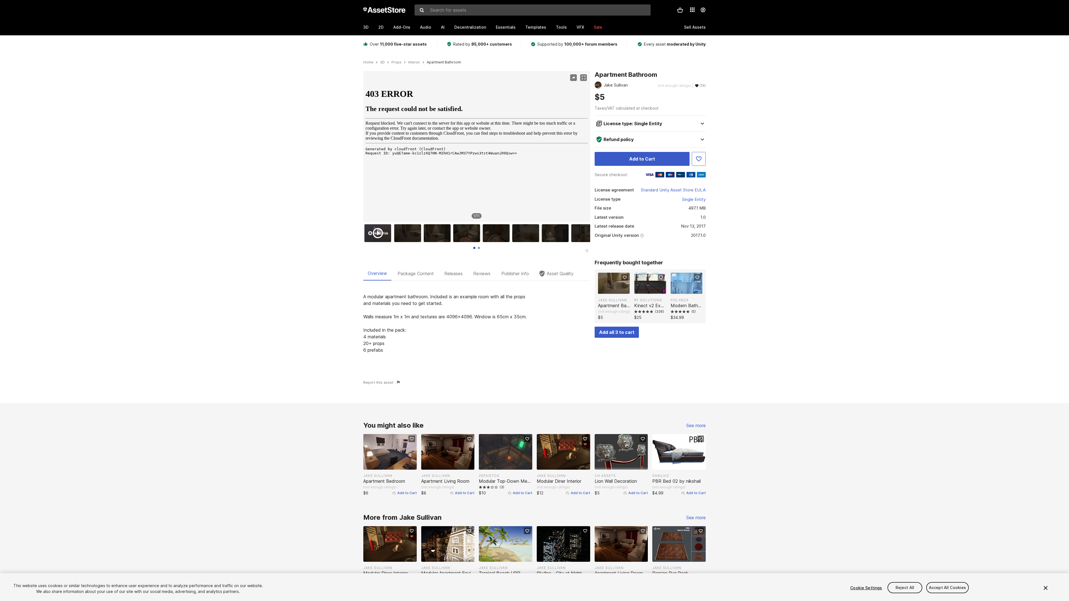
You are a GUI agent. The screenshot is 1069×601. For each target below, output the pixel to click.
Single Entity (694, 199)
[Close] (1045, 588)
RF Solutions (648, 300)
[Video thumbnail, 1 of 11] (379, 233)
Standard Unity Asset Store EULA (673, 190)
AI (443, 27)
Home (368, 62)
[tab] (474, 248)
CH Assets (605, 476)
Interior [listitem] (414, 62)
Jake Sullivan (612, 300)
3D (366, 27)
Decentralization (470, 27)
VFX (580, 27)
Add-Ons (401, 27)
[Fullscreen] (583, 77)
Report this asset (378, 382)
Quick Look (616, 289)
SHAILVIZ (660, 476)
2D (381, 27)
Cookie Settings (866, 587)
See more (696, 425)
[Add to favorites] (624, 277)
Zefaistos (489, 476)
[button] (680, 10)
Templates (535, 27)
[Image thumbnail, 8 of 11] (586, 233)
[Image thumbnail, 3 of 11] (438, 233)
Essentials (506, 27)
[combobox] (533, 10)
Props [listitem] (396, 62)
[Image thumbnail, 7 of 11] (556, 233)
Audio (425, 27)
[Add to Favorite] (699, 159)
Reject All (905, 587)
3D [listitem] (382, 62)
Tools (561, 27)
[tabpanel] (476, 323)
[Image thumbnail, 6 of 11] (527, 233)
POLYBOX (680, 300)
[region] (476, 146)
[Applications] (692, 9)
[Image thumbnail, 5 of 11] (497, 233)
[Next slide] (586, 251)
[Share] (573, 77)
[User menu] (703, 10)
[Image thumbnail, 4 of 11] (468, 233)
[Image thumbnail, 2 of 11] (409, 233)
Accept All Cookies (947, 587)
